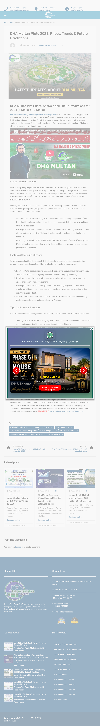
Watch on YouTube (50, 387)
